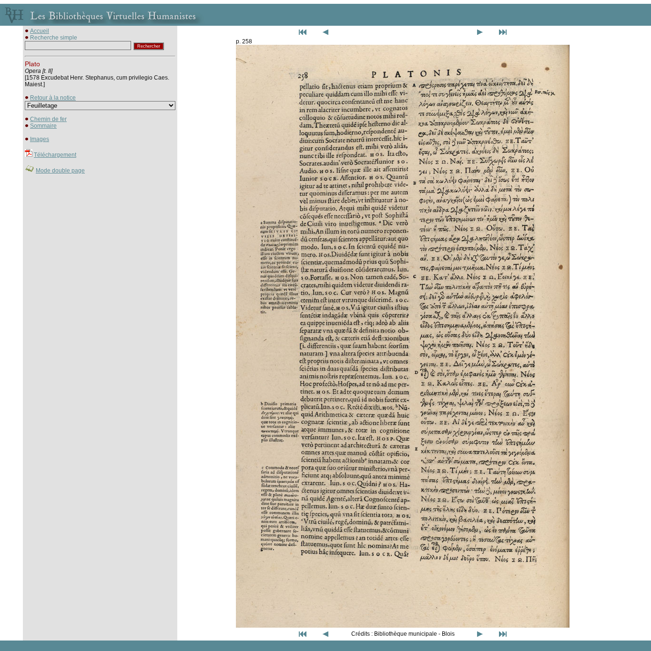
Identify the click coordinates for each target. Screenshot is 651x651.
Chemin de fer (48, 119)
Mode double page (60, 170)
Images (39, 139)
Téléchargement (55, 155)
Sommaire (43, 125)
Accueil (39, 31)
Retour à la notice (53, 97)
